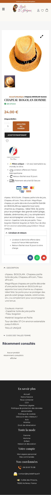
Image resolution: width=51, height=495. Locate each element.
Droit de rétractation (27, 425)
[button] (4, 9)
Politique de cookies (27, 414)
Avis (27, 420)
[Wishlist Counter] (41, 10)
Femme (26, 435)
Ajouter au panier (21, 126)
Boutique (19, 97)
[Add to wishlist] (7, 141)
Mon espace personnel (26, 454)
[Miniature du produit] (41, 36)
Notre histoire (27, 397)
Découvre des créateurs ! (27, 417)
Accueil (12, 97)
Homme (26, 438)
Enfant (27, 441)
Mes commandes (26, 457)
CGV (27, 403)
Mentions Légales (26, 405)
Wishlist (26, 422)
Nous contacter (26, 400)
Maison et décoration (27, 444)
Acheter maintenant (17, 135)
